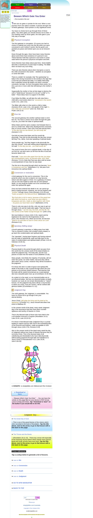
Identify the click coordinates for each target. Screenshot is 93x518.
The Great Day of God (20, 419)
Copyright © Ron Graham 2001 (32, 508)
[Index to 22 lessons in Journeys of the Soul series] (5, 12)
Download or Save (20, 393)
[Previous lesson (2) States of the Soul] (3, 12)
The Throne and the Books (22, 434)
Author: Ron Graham (15, 12)
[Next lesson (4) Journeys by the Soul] (8, 12)
